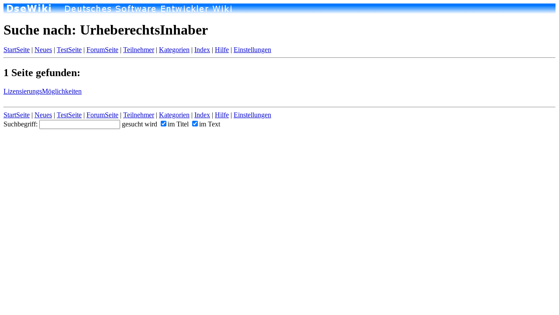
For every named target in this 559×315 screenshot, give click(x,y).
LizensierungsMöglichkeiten (42, 91)
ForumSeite (102, 49)
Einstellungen (252, 49)
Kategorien (174, 49)
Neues (43, 49)
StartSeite (16, 49)
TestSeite (69, 49)
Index (202, 49)
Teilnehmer (138, 49)
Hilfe (222, 49)
